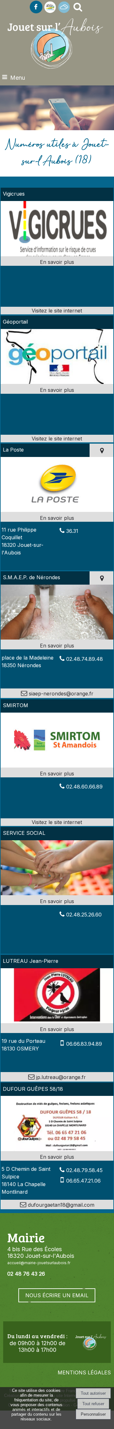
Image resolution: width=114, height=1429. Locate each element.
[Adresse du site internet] (57, 310)
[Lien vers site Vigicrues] (57, 254)
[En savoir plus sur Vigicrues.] (57, 262)
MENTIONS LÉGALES (84, 1372)
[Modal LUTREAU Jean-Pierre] (57, 1021)
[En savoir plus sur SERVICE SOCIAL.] (57, 901)
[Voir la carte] (101, 450)
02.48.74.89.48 (84, 659)
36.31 (72, 531)
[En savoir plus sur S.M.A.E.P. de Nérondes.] (57, 645)
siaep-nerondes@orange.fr (60, 693)
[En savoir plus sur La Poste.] (57, 518)
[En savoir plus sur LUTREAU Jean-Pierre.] (57, 1029)
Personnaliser (93, 1414)
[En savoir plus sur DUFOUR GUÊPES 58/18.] (57, 1157)
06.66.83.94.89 (84, 1044)
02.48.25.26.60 (84, 914)
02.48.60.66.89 (84, 786)
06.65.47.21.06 (83, 1180)
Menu (17, 77)
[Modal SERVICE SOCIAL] (57, 893)
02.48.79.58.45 (84, 1170)
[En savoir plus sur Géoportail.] (57, 390)
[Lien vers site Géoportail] (57, 382)
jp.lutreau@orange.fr (60, 1077)
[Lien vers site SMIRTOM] (57, 765)
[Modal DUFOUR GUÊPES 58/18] (57, 1149)
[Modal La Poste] (57, 510)
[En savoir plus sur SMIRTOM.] (57, 773)
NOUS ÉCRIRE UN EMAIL (56, 1295)
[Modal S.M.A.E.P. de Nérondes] (57, 637)
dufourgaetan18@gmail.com (60, 1205)
